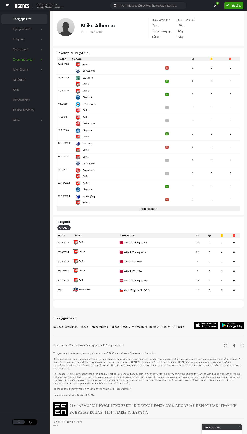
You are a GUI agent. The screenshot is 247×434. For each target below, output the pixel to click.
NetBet (166, 326)
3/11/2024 (63, 169)
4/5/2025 (62, 103)
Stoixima (40, 4)
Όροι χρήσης (93, 345)
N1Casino (178, 326)
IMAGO (80, 395)
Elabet (84, 326)
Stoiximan (71, 326)
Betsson (154, 326)
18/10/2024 (64, 196)
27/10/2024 (64, 183)
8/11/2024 (63, 156)
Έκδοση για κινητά (113, 345)
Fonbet (114, 326)
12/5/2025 (63, 90)
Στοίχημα (40, 7)
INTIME (91, 395)
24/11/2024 (64, 143)
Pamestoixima (99, 326)
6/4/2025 (62, 117)
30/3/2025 (63, 130)
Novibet (58, 326)
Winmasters (139, 326)
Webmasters (76, 345)
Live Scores (58, 7)
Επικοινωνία (60, 345)
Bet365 (125, 326)
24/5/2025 (63, 64)
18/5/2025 (63, 77)
